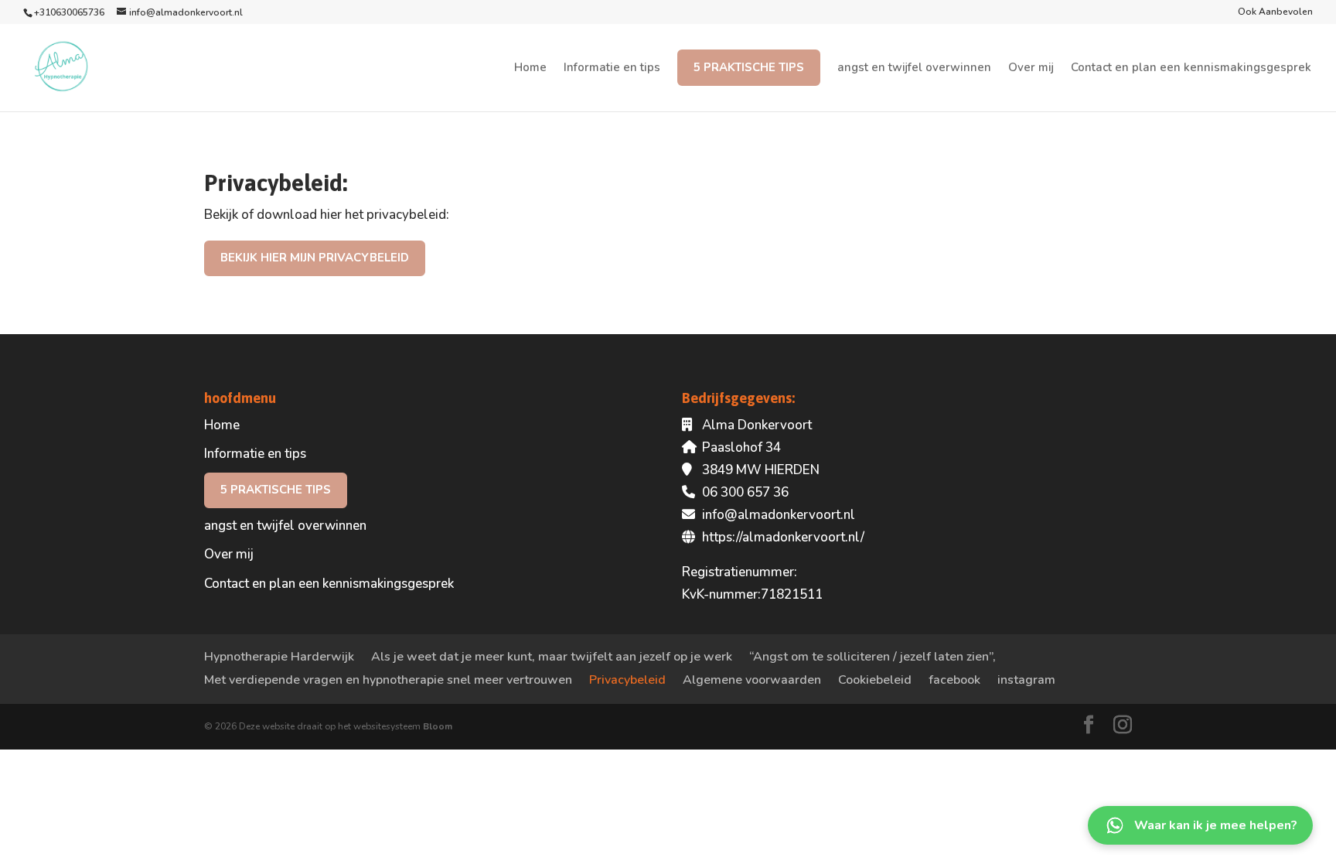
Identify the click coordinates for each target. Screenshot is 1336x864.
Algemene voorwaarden (752, 679)
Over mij (1031, 68)
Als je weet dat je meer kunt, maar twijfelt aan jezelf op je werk (551, 656)
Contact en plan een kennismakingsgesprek (1191, 68)
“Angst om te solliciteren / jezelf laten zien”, (872, 656)
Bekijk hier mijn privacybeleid (314, 257)
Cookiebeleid (875, 679)
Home (530, 68)
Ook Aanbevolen (1275, 12)
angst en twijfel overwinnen (914, 68)
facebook (954, 679)
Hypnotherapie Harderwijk (279, 656)
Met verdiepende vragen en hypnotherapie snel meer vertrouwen (388, 679)
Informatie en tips (612, 68)
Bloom (437, 726)
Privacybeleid (627, 679)
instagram (1026, 679)
